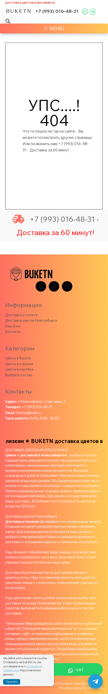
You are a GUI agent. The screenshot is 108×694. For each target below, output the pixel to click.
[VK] (54, 286)
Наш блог (13, 326)
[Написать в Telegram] (95, 681)
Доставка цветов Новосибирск (30, 2)
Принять (12, 682)
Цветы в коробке (19, 369)
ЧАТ (79, 669)
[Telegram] (41, 286)
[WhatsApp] (67, 286)
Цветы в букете (18, 358)
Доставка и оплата (21, 315)
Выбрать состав (18, 375)
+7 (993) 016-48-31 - (64, 219)
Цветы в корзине (19, 364)
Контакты (13, 331)
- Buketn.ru (81, 683)
